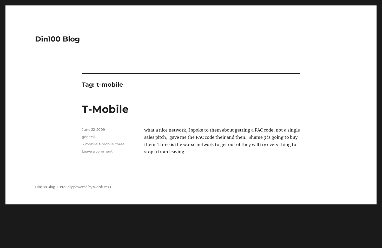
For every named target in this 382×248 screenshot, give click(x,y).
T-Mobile (105, 109)
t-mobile (106, 144)
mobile (91, 144)
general (88, 137)
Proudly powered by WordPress (85, 187)
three (119, 144)
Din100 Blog (57, 39)
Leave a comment (97, 151)
